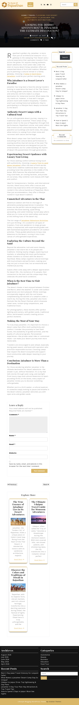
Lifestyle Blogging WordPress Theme (39, 702)
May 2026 (5, 662)
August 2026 (6, 655)
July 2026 (4, 657)
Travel (32, 15)
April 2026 (5, 664)
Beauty (43, 657)
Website (12, 453)
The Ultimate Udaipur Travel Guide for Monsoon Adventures (38, 506)
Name (12, 436)
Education (45, 662)
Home (24, 15)
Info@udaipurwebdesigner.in (37, 38)
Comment (14, 415)
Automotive (45, 655)
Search (75, 4)
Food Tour (45, 664)
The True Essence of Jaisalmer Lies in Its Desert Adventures (18, 508)
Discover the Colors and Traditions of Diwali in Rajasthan (18, 574)
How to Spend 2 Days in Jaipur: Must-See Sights (62, 122)
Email (12, 444)
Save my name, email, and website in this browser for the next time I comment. (25, 465)
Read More (18, 559)
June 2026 (5, 659)
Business (44, 659)
